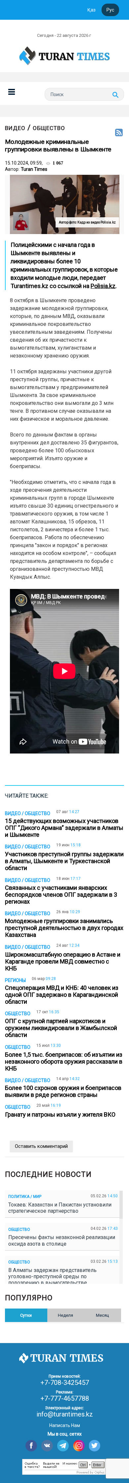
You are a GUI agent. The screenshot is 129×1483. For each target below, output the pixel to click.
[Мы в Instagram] (79, 1445)
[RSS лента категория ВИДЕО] (119, 133)
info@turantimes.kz (64, 1414)
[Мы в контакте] (47, 1445)
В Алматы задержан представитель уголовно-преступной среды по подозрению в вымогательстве (52, 1276)
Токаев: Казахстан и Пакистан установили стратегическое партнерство (59, 1208)
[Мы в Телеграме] (63, 1445)
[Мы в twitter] (95, 1445)
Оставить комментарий (41, 1146)
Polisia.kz (103, 285)
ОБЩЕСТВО (49, 128)
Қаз (91, 10)
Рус (110, 10)
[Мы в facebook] (31, 1445)
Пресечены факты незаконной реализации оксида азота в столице (61, 1240)
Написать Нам (64, 1425)
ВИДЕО (15, 128)
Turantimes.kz (29, 285)
